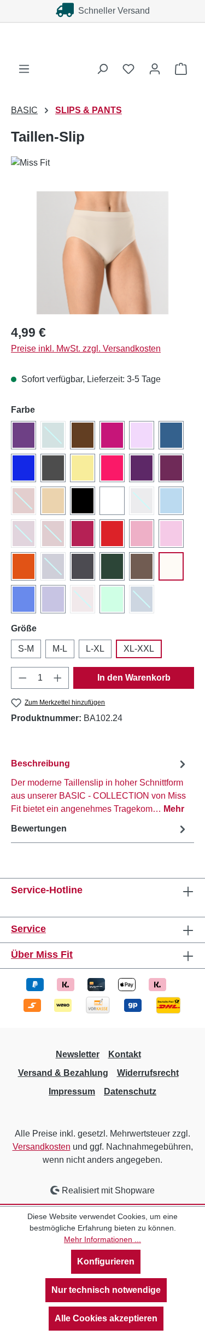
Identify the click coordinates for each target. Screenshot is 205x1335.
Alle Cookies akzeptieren (106, 1318)
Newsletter (77, 1054)
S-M (26, 648)
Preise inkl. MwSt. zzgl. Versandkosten (86, 348)
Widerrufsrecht (148, 1073)
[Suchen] (102, 69)
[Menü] (24, 69)
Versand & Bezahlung (63, 1073)
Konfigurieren (105, 1261)
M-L (59, 648)
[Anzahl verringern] (22, 678)
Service (28, 928)
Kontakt (124, 1054)
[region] (102, 252)
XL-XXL (139, 648)
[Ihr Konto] (155, 69)
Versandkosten (42, 1146)
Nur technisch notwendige (106, 1290)
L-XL (95, 648)
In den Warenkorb (134, 677)
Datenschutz (130, 1091)
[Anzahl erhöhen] (57, 678)
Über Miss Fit (42, 954)
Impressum (72, 1091)
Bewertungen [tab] (39, 828)
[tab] (100, 785)
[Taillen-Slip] (102, 252)
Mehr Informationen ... (102, 1239)
